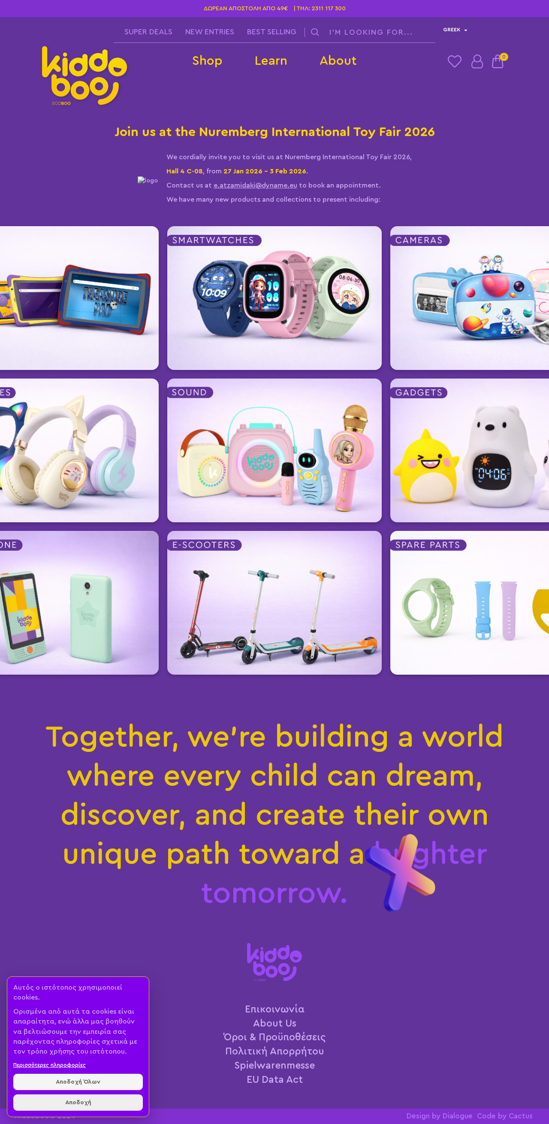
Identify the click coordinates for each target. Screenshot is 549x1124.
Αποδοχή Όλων (78, 1082)
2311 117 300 (329, 9)
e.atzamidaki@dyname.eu (255, 185)
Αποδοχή (78, 1103)
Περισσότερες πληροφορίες (49, 1065)
